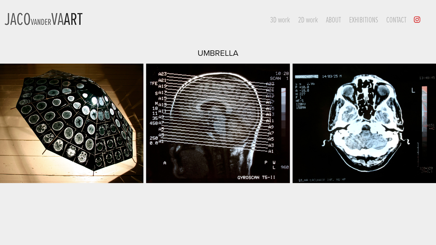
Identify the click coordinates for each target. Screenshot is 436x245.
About (333, 19)
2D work (308, 19)
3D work (280, 19)
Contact (396, 19)
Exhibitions (363, 19)
